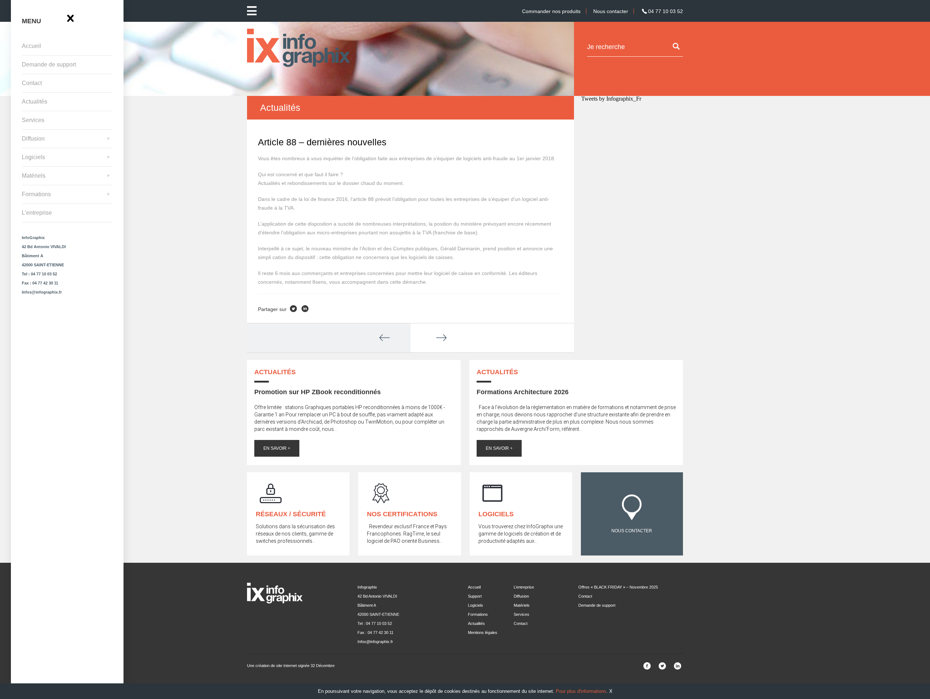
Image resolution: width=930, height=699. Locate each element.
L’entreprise (37, 213)
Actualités (34, 101)
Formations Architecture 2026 (523, 392)
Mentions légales (482, 632)
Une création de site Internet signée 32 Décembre (291, 665)
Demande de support (49, 64)
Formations (36, 194)
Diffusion (33, 139)
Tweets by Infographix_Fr (611, 99)
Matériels (33, 176)
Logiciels (33, 157)
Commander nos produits (551, 11)
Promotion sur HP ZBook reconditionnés (317, 392)
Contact (32, 83)
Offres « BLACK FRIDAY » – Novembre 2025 (618, 587)
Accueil (31, 46)
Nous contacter (610, 11)
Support (475, 596)
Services (33, 120)
